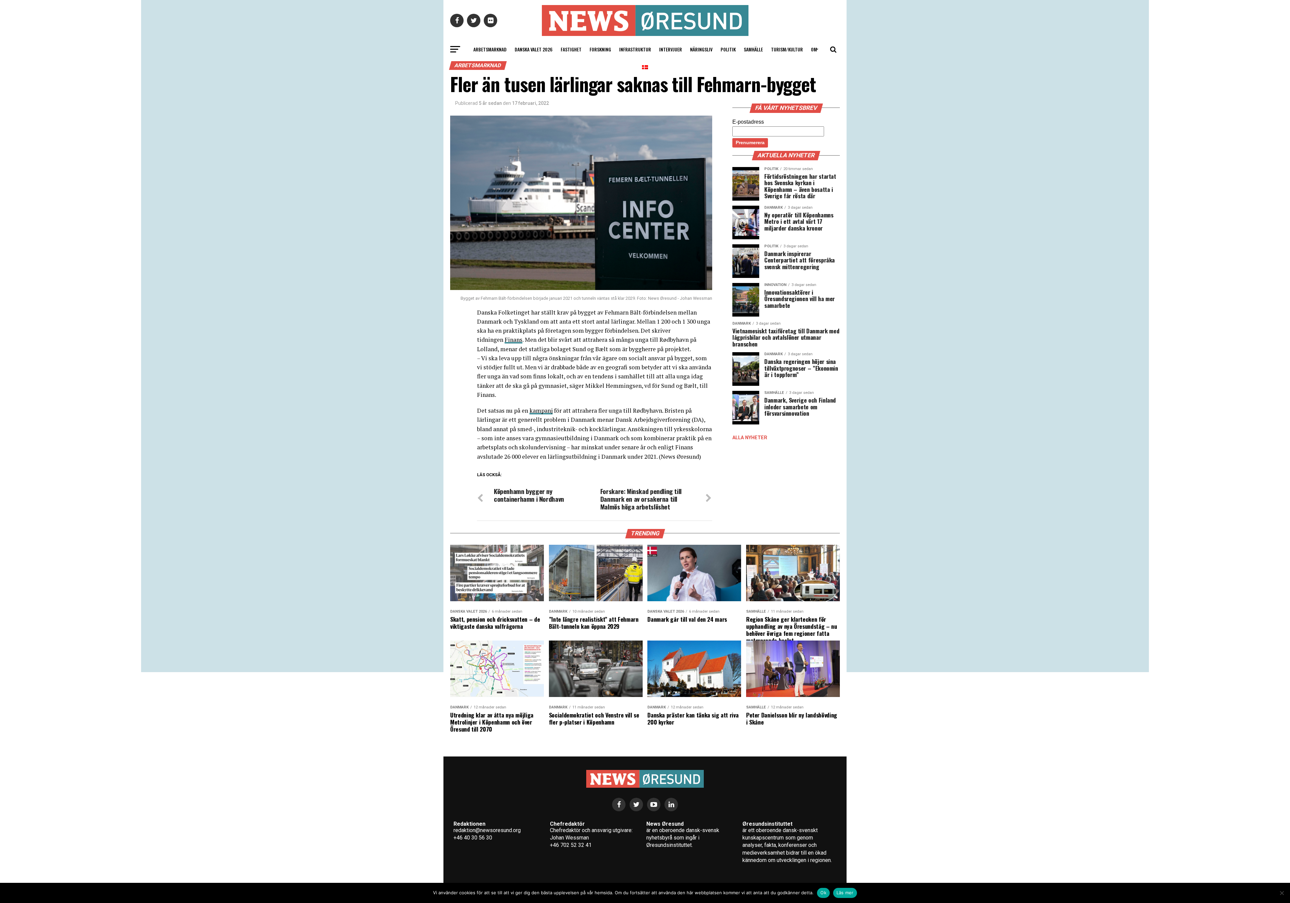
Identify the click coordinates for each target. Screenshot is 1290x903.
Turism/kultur (787, 49)
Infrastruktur (635, 49)
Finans (513, 339)
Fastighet (571, 49)
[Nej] (1281, 893)
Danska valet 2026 (534, 49)
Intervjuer (670, 49)
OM (814, 49)
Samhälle (753, 49)
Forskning (600, 49)
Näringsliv (701, 49)
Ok (823, 892)
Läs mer (845, 892)
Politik (728, 49)
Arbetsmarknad (490, 49)
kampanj (541, 410)
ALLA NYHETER (749, 438)
